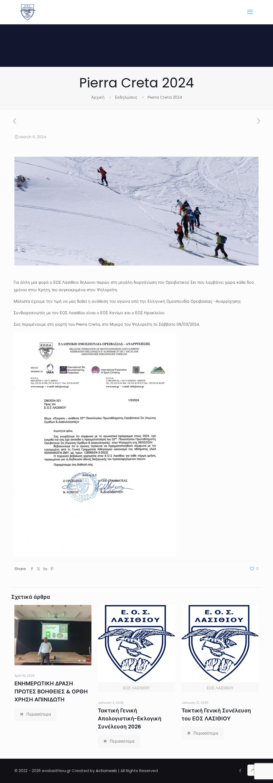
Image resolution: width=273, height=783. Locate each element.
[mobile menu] (250, 12)
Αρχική (98, 97)
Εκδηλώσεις (126, 97)
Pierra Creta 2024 (165, 97)
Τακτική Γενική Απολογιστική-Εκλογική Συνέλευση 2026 (129, 718)
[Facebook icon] (240, 770)
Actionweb (106, 770)
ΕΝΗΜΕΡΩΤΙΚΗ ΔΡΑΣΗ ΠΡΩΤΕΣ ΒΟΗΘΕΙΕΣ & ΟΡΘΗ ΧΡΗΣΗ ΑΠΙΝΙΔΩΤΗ (51, 691)
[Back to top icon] (253, 770)
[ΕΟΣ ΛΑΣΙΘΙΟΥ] (28, 12)
